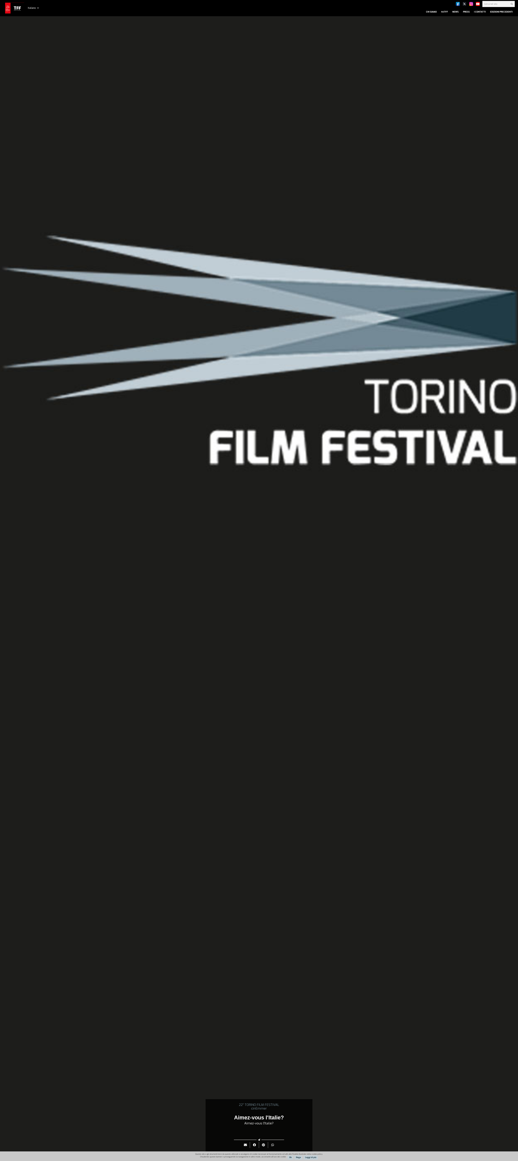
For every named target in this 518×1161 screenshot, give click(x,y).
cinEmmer (259, 1108)
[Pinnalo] (263, 1145)
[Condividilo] (254, 1145)
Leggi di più (310, 1157)
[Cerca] (512, 4)
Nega (298, 1157)
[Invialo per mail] (245, 1145)
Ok (290, 1157)
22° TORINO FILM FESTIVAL (259, 1105)
